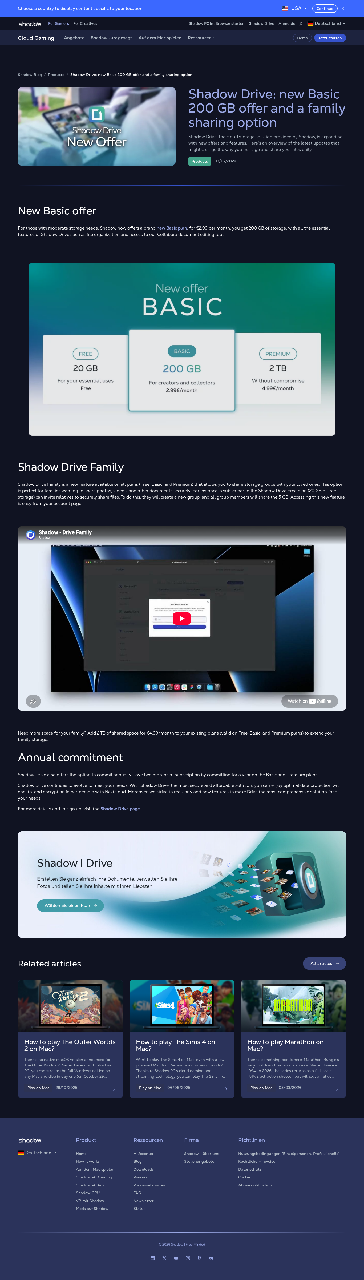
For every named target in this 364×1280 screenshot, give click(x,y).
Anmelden (288, 23)
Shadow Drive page (120, 809)
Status (139, 1208)
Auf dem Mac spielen (160, 38)
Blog (138, 1161)
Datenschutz (249, 1169)
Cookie (244, 1177)
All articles (321, 963)
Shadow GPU (88, 1192)
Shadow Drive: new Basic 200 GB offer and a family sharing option (131, 75)
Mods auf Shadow (92, 1208)
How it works (88, 1161)
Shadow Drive (261, 23)
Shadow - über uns (201, 1153)
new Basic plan (172, 228)
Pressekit (142, 1177)
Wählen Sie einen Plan (67, 905)
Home (81, 1153)
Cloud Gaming (36, 37)
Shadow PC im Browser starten (217, 23)
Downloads (144, 1169)
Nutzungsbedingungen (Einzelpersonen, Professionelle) (289, 1153)
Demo (302, 37)
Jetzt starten (330, 37)
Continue (325, 8)
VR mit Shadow (90, 1200)
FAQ (137, 1192)
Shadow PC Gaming (94, 1177)
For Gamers (58, 23)
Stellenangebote (199, 1161)
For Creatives (85, 23)
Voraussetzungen (149, 1185)
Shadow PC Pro (90, 1185)
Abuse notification (255, 1185)
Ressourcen (200, 38)
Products (56, 75)
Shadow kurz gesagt (111, 38)
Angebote (74, 38)
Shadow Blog (30, 75)
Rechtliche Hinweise (256, 1161)
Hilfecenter (144, 1153)
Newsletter (144, 1200)
